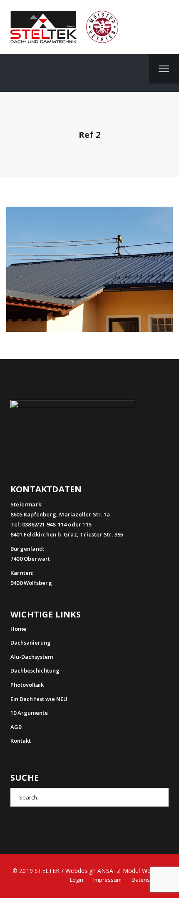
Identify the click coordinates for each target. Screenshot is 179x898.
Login (76, 879)
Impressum (107, 879)
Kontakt (20, 740)
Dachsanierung (30, 642)
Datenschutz (148, 879)
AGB (16, 727)
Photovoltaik (27, 684)
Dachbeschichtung (35, 670)
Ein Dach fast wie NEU (38, 699)
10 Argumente (29, 712)
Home (18, 628)
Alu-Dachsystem (31, 656)
